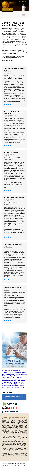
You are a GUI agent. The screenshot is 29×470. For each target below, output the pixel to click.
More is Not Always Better (12, 287)
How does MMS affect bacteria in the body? (14, 113)
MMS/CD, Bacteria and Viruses (14, 198)
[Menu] (23, 14)
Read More (7, 105)
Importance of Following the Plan (13, 245)
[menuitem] (23, 14)
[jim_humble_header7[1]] (14, 5)
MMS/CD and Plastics (11, 153)
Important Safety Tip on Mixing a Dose (14, 69)
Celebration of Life (7, 9)
